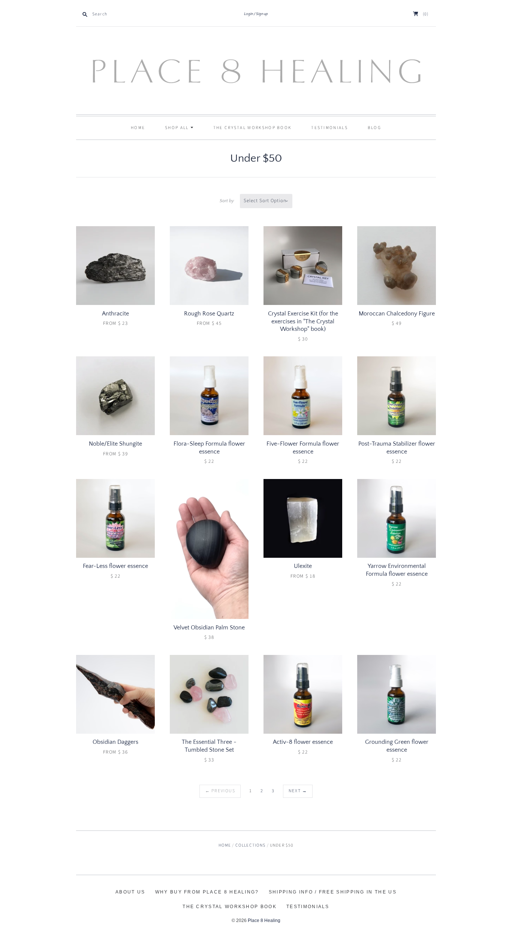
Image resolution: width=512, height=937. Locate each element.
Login (248, 14)
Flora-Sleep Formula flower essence (209, 447)
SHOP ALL (177, 128)
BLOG (374, 128)
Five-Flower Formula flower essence (302, 447)
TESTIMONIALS (329, 128)
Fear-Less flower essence (115, 566)
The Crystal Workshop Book (252, 128)
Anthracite (115, 313)
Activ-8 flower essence (303, 742)
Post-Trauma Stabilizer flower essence (396, 447)
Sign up (262, 14)
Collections (250, 845)
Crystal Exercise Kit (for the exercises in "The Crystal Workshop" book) (303, 321)
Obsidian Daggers (115, 742)
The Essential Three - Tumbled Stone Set (209, 746)
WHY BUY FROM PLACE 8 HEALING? (207, 892)
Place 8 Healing (264, 920)
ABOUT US (130, 892)
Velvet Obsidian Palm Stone (209, 627)
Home (138, 128)
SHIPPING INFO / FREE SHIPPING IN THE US (333, 892)
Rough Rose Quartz (209, 313)
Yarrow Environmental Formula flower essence (397, 570)
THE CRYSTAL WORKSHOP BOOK (230, 906)
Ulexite (303, 566)
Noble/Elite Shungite (115, 443)
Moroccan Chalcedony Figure (397, 313)
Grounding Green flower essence (396, 746)
